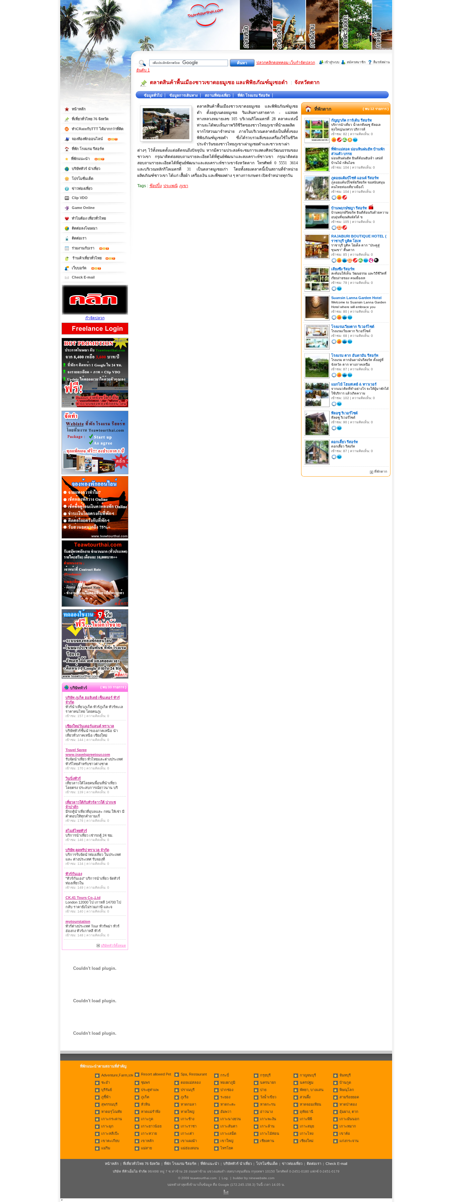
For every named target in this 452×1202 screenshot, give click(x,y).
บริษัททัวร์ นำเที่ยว (86, 169)
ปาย (263, 1090)
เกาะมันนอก (349, 1119)
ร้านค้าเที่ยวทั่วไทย (87, 258)
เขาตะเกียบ (110, 1141)
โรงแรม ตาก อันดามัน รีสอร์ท (354, 355)
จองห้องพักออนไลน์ (88, 139)
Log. (225, 1178)
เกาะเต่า (187, 1133)
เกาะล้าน (267, 1126)
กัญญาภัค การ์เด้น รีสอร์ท (351, 120)
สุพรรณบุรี (109, 1104)
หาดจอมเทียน (310, 1104)
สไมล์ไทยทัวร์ (76, 831)
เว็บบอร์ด (79, 268)
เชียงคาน (267, 1141)
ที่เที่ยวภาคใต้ (388, 33)
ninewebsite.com (261, 1178)
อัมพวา (225, 1112)
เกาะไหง (306, 1133)
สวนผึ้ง (305, 1097)
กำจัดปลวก (95, 318)
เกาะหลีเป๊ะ (110, 1133)
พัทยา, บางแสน (312, 1090)
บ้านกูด (345, 1082)
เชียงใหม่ (306, 1141)
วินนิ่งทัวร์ (73, 778)
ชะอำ (105, 1082)
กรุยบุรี (265, 1075)
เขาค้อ (344, 1133)
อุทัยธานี (306, 1112)
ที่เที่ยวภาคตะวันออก (355, 33)
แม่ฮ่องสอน (190, 1148)
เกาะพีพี (306, 1119)
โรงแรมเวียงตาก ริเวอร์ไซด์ (352, 327)
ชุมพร (145, 1082)
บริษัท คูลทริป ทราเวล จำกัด (87, 850)
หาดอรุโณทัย (111, 1112)
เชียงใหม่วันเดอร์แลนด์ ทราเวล (90, 726)
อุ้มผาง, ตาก (348, 1112)
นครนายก (268, 1082)
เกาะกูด (147, 1119)
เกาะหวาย (149, 1133)
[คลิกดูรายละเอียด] (95, 407)
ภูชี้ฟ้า (106, 1097)
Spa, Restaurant (194, 1074)
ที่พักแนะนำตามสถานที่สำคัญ (103, 1066)
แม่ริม (105, 1148)
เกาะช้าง (187, 1119)
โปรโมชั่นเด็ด (82, 179)
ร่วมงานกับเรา (83, 248)
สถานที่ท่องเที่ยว (217, 95)
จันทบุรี (345, 1075)
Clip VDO (80, 198)
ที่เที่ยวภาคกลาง (289, 33)
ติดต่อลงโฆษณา (84, 228)
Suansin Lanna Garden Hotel (356, 298)
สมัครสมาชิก (356, 62)
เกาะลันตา (228, 1126)
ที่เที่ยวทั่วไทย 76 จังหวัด (90, 119)
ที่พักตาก (322, 109)
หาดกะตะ (228, 1104)
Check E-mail (83, 277)
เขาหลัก (147, 1141)
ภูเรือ (185, 1097)
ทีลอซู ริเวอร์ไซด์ (344, 413)
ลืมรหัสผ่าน (381, 62)
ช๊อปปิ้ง (156, 185)
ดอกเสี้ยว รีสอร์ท (344, 442)
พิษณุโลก (346, 1090)
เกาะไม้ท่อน (269, 1133)
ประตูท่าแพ (149, 1090)
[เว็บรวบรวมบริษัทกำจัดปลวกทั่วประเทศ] (95, 313)
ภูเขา (183, 185)
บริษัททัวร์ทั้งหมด (113, 945)
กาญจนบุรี (308, 1075)
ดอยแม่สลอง (191, 1082)
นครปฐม (306, 1082)
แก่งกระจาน (349, 1141)
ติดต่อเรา (79, 238)
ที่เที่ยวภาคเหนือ (256, 33)
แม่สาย (146, 1148)
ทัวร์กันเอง (74, 874)
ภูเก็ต (145, 1097)
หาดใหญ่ (187, 1112)
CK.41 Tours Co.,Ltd (83, 898)
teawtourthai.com (203, 1178)
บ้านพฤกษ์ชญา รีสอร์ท (349, 208)
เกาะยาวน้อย (151, 1126)
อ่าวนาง (266, 1112)
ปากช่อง (226, 1090)
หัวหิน (145, 1104)
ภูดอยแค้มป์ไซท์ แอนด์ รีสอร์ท (355, 178)
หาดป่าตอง (348, 1104)
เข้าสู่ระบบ (332, 62)
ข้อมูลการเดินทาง (183, 95)
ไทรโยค (226, 1148)
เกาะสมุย (307, 1126)
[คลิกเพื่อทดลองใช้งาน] (95, 678)
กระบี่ (224, 1075)
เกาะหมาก (347, 1126)
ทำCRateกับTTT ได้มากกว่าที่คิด (97, 129)
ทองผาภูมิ (227, 1082)
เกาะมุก (107, 1126)
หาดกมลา (188, 1104)
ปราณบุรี (188, 1090)
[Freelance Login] (95, 335)
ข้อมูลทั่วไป (153, 95)
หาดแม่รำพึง (150, 1112)
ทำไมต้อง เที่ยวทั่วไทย (89, 218)
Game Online (83, 208)
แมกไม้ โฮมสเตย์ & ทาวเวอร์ (354, 384)
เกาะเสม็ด (228, 1133)
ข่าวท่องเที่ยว (82, 188)
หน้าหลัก (79, 109)
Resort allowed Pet (156, 1074)
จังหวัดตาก (307, 82)
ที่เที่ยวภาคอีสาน (322, 33)
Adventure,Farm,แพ (117, 1075)
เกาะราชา (189, 1126)
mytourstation (78, 921)
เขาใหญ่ (226, 1141)
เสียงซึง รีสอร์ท (342, 269)
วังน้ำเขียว (268, 1097)
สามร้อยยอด (349, 1097)
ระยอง (225, 1097)
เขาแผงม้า (189, 1141)
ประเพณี (170, 185)
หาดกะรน (268, 1104)
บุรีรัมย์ (106, 1090)
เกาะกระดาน (111, 1119)
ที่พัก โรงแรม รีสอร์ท (254, 95)
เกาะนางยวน (230, 1119)
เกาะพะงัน (268, 1119)
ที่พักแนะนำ (81, 159)
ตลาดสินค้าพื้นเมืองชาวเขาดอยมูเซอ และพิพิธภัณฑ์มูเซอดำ (219, 82)
